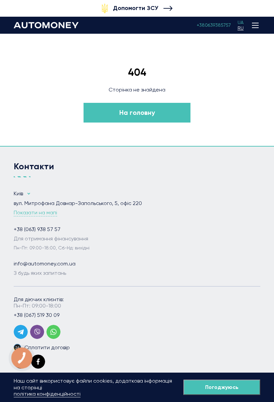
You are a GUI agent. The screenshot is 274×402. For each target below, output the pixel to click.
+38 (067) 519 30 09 (36, 315)
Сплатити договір (47, 347)
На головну (137, 113)
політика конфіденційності (47, 394)
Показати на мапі (35, 213)
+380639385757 (214, 25)
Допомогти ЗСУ (135, 8)
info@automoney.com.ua (45, 264)
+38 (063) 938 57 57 (37, 229)
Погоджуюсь (222, 387)
